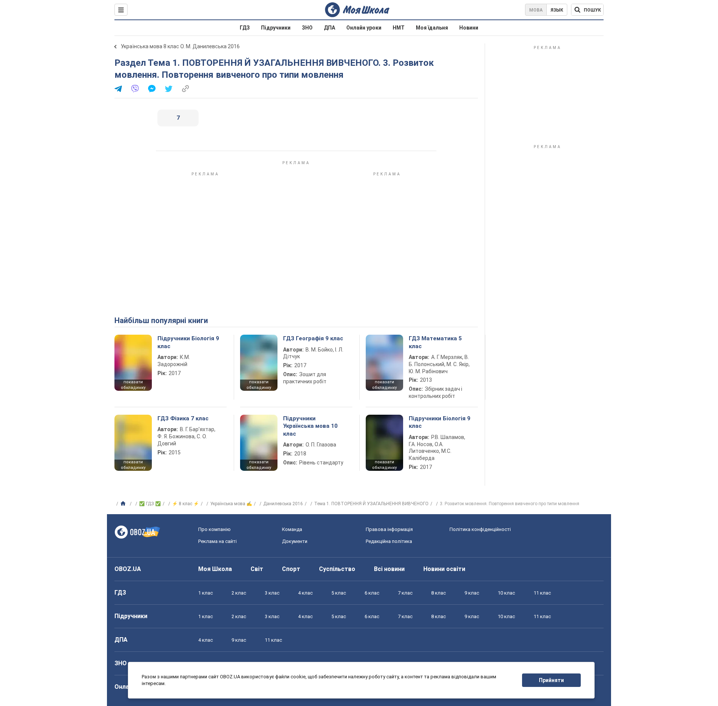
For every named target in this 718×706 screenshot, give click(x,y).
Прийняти (551, 680)
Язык (556, 10)
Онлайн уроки (363, 28)
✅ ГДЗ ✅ (150, 503)
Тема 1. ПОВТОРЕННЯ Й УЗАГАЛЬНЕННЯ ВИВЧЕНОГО (371, 503)
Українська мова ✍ (231, 503)
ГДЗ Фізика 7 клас (183, 418)
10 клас (506, 593)
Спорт (291, 569)
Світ (257, 569)
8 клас (438, 593)
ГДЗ (245, 28)
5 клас (338, 593)
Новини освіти (444, 569)
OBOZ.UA (127, 569)
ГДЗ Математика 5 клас (435, 342)
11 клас (542, 593)
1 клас (205, 593)
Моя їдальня (432, 28)
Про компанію (214, 529)
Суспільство (337, 569)
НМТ (399, 28)
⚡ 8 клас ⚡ (185, 503)
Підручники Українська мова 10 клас (310, 426)
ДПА (329, 28)
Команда (292, 529)
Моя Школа (215, 569)
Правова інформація (389, 529)
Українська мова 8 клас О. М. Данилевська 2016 (180, 46)
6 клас (372, 593)
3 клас (272, 593)
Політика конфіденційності (480, 529)
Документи (294, 541)
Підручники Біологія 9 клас (188, 342)
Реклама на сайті (217, 541)
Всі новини (389, 569)
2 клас (238, 593)
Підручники (276, 28)
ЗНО (307, 28)
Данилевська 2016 (283, 503)
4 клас (305, 593)
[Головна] (124, 504)
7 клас (405, 593)
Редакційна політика (389, 541)
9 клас (471, 593)
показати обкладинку (133, 385)
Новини (468, 28)
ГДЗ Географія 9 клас (313, 338)
